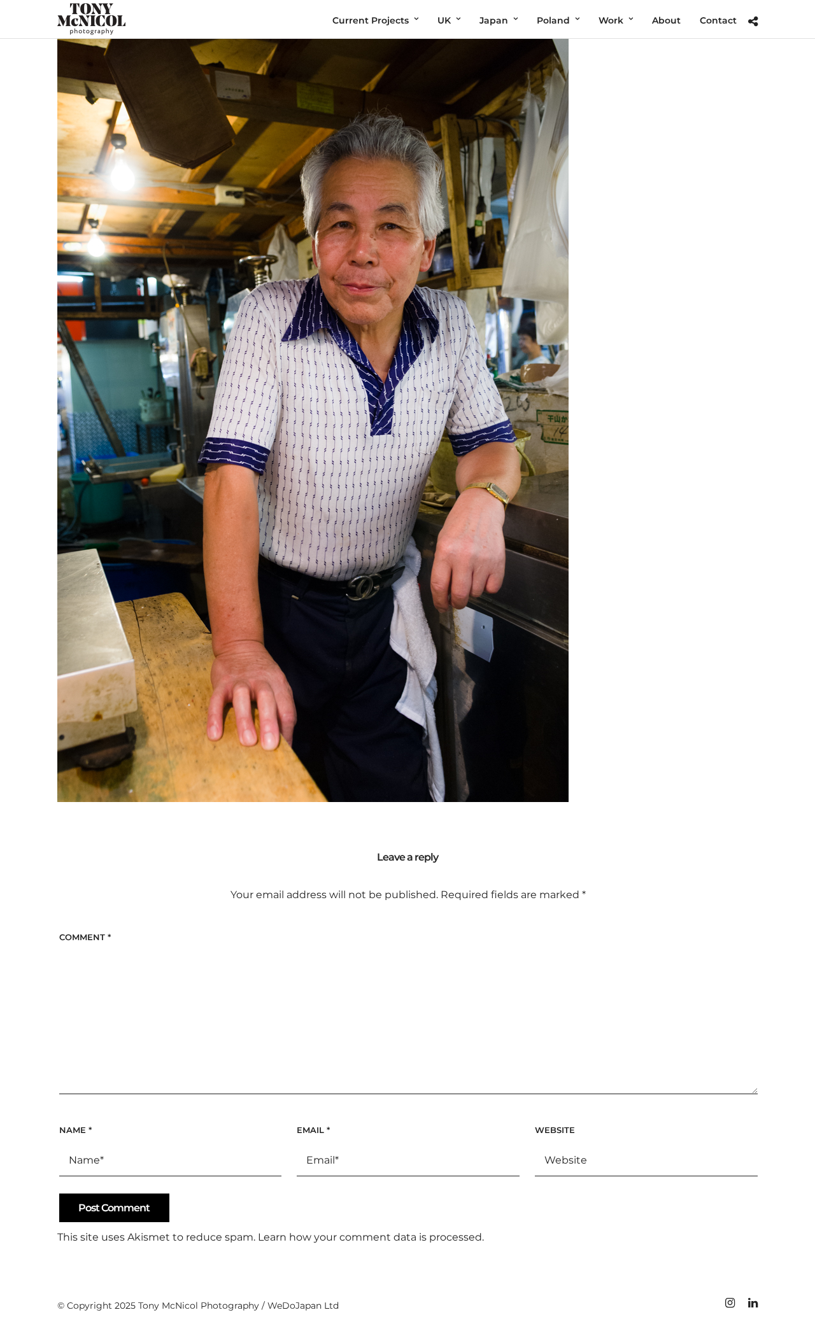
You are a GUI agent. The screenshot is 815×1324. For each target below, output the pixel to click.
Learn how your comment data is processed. (371, 1237)
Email (313, 1130)
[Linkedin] (753, 1303)
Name (75, 1130)
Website (555, 1130)
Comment (85, 937)
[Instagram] (730, 1303)
